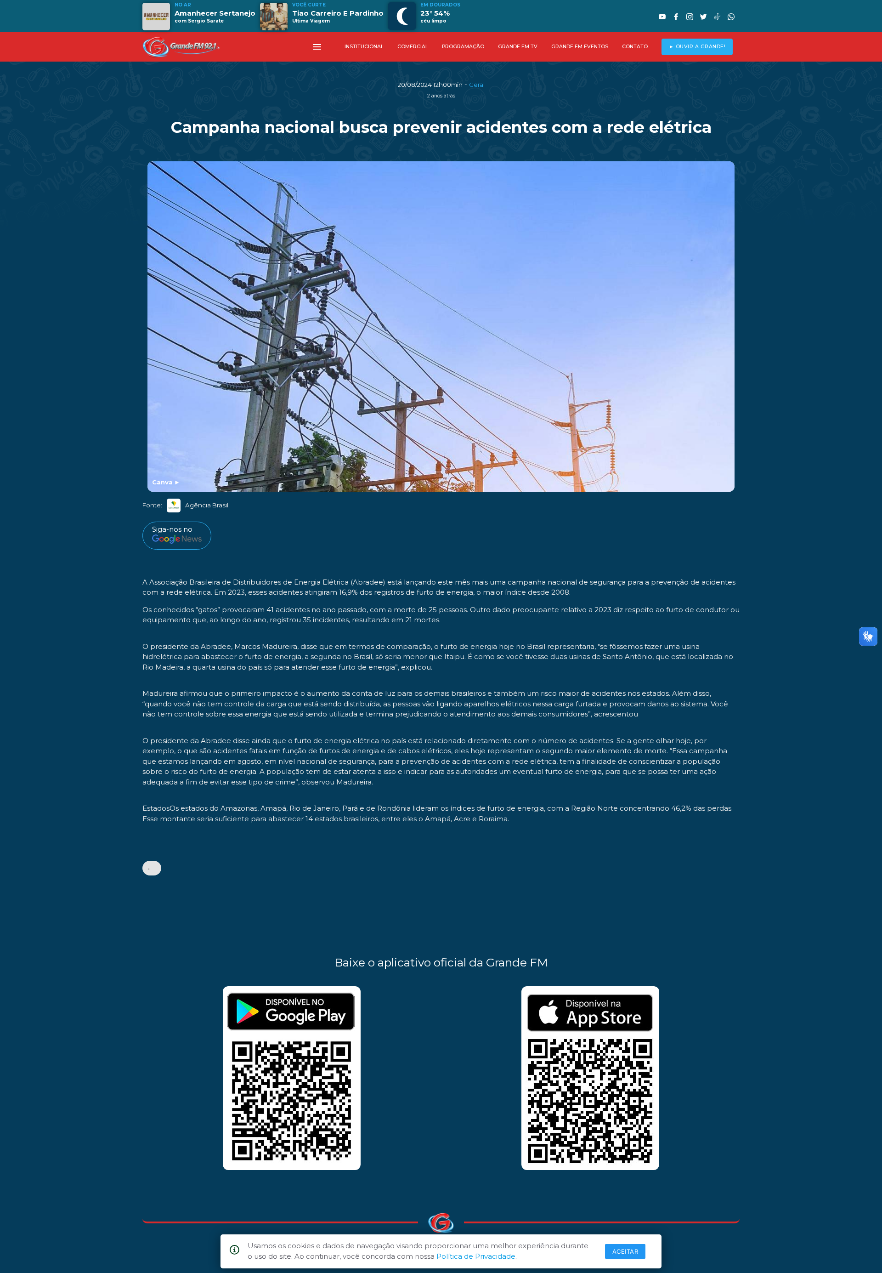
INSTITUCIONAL (364, 47)
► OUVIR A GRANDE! (697, 47)
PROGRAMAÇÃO (463, 47)
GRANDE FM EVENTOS (579, 47)
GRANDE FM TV (517, 47)
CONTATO (635, 47)
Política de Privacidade (475, 1256)
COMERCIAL (412, 47)
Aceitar (625, 1251)
